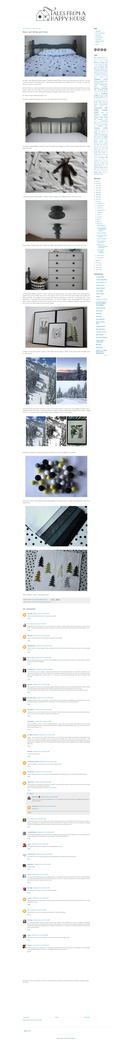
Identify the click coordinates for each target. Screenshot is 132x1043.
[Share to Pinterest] (59, 600)
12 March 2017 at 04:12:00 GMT (42, 864)
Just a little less (100, 319)
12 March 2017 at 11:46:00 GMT (40, 874)
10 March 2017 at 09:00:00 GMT (43, 721)
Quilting (103, 152)
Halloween (98, 124)
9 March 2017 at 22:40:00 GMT (41, 635)
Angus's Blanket (101, 225)
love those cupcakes (101, 337)
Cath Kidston (98, 77)
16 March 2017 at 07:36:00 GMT (39, 935)
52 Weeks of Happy (101, 61)
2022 (97, 190)
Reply (28, 618)
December (100, 203)
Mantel (106, 138)
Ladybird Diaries (100, 326)
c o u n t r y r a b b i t (101, 299)
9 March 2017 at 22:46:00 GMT (44, 646)
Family (105, 110)
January (99, 257)
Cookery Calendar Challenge (101, 87)
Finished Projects (101, 114)
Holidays (100, 126)
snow (95, 162)
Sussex (106, 167)
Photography (97, 151)
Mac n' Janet (30, 657)
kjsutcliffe (30, 635)
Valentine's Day (104, 169)
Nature (106, 143)
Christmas (97, 83)
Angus (106, 64)
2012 (106, 57)
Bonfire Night (100, 72)
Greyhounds (105, 122)
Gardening (104, 121)
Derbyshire (105, 97)
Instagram (96, 130)
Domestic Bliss (97, 100)
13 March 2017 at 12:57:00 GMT (41, 920)
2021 (97, 192)
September (100, 210)
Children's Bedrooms (36, 601)
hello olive (99, 313)
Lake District (103, 133)
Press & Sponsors (100, 33)
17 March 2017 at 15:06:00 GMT (40, 945)
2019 (97, 197)
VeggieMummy (31, 646)
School (95, 155)
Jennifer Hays (31, 669)
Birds (106, 69)
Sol (28, 910)
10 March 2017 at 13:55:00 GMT (41, 751)
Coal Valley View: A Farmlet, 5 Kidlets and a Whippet (101, 303)
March (99, 223)
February (99, 255)
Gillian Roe (35, 797)
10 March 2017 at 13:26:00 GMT (46, 735)
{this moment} (98, 57)
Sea (102, 155)
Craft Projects (99, 37)
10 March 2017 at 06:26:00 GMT (41, 684)
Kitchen (103, 131)
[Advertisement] (56, 1000)
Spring (96, 166)
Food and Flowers (101, 233)
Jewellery (104, 130)
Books (106, 72)
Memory (98, 139)
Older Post (86, 1017)
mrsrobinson (30, 709)
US (97, 169)
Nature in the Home (101, 144)
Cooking (100, 90)
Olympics (96, 147)
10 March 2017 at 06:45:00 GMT (44, 698)
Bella (102, 69)
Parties (103, 149)
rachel (29, 935)
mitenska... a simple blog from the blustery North (101, 352)
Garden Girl (30, 782)
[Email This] (52, 600)
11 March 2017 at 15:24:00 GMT (47, 806)
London (96, 135)
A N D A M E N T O (101, 282)
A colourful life (100, 277)
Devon (98, 99)
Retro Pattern (103, 154)
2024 (97, 185)
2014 (101, 59)
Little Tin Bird (99, 334)
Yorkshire (97, 174)
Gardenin (96, 121)
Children (29, 601)
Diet (104, 99)
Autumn (102, 66)
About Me (97, 31)
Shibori (95, 159)
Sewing (102, 157)
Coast (104, 83)
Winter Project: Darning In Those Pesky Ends (102, 246)
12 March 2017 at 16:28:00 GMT (40, 898)
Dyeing (104, 100)
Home (56, 1017)
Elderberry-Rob (31, 698)
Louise (29, 874)
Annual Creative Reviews (99, 41)
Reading (96, 154)
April (98, 221)
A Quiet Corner (100, 285)
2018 (101, 60)
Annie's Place (100, 293)
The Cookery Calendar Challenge (100, 251)
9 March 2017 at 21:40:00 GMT (41, 613)
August (99, 212)
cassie (29, 844)
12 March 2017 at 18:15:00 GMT (38, 910)
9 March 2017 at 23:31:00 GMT (43, 657)
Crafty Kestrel (31, 854)
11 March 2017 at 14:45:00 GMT (45, 832)
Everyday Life (101, 108)
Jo (28, 819)
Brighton (106, 74)
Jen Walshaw (31, 772)
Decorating (44, 601)
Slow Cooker (103, 160)
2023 (97, 188)
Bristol (97, 75)
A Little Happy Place (101, 279)
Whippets (104, 170)
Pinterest (104, 151)
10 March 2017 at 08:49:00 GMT (43, 709)
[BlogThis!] (53, 600)
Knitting (96, 133)
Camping (103, 75)
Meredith (29, 888)
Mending (104, 139)
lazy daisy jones (100, 329)
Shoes (103, 159)
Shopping (96, 160)
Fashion (102, 112)
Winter (96, 172)
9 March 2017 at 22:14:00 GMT (37, 624)
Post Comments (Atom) (36, 1020)
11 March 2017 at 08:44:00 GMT (42, 782)
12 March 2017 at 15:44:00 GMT (41, 888)
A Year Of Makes (98, 64)
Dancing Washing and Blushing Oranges (101, 229)
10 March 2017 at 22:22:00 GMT (43, 772)
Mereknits (99, 344)
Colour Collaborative (101, 84)
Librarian (29, 684)
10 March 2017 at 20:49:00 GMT (48, 761)
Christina (29, 920)
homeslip (98, 316)
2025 (97, 183)
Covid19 (96, 93)
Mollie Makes (98, 141)
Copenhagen (97, 91)
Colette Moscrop (100, 308)
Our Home (98, 35)
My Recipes (98, 39)
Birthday (98, 71)
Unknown (29, 613)
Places (96, 152)
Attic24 (98, 296)
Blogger (73, 1038)
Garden (100, 119)
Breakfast (98, 74)
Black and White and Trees (101, 241)
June (98, 217)
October (99, 208)
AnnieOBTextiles (32, 832)
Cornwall (104, 91)
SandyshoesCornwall (33, 761)
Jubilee (95, 131)
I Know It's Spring (101, 239)
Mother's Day (97, 143)
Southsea (102, 162)
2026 (97, 181)
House (49, 601)
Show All (106, 355)
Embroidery (104, 104)
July (98, 214)
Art (96, 66)
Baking (102, 67)
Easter (95, 102)
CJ (28, 624)
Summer (96, 167)
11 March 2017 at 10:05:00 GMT (49, 797)
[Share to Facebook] (57, 600)
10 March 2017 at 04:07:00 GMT (44, 669)
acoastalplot (99, 291)
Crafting (104, 93)
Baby (95, 67)
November (100, 205)
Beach (95, 69)
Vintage (97, 170)
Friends (106, 117)
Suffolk (104, 165)
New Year (96, 146)
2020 (97, 194)
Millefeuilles (99, 347)
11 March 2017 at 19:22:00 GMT (44, 854)
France (99, 116)
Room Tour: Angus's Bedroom (102, 236)
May (98, 219)
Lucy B (29, 898)
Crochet (101, 96)
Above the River (100, 288)
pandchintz (30, 864)
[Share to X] (55, 600)
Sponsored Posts (99, 164)
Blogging (105, 71)
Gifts (98, 122)
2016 (95, 60)
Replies (31, 793)
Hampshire (105, 124)
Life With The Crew (32, 735)
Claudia (29, 945)
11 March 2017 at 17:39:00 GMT (40, 844)
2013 (96, 59)
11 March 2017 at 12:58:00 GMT (37, 819)
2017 (97, 201)
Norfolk (104, 146)
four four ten (99, 311)
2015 (105, 59)
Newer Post (26, 1017)
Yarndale (104, 172)
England (101, 105)
